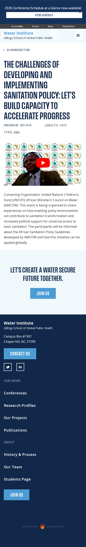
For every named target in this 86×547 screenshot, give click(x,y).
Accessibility (17, 26)
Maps (50, 26)
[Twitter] (8, 367)
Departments (68, 26)
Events (35, 26)
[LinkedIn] (20, 367)
